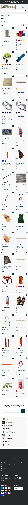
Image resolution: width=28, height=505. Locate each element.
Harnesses (3, 459)
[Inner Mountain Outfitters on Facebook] (17, 478)
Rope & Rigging (5, 462)
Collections (8, 15)
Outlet (2, 470)
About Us (16, 457)
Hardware (3, 457)
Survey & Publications (6, 465)
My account (17, 466)
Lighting (3, 461)
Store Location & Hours (19, 462)
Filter (5, 25)
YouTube (16, 465)
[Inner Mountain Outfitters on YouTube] (20, 478)
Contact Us (16, 459)
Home (2, 15)
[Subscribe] (23, 411)
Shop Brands (4, 468)
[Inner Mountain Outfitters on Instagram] (15, 478)
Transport (3, 466)
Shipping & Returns (18, 461)
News (15, 455)
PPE (2, 455)
